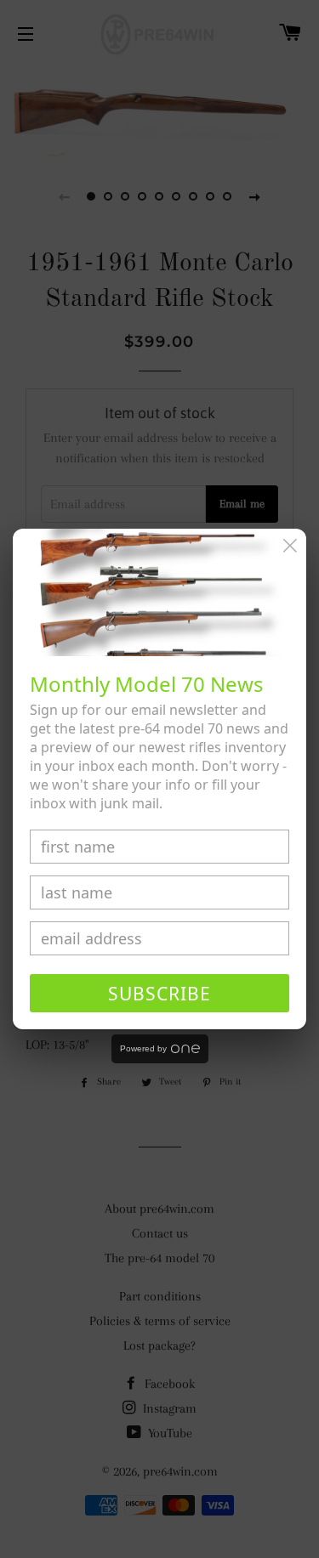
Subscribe (159, 994)
